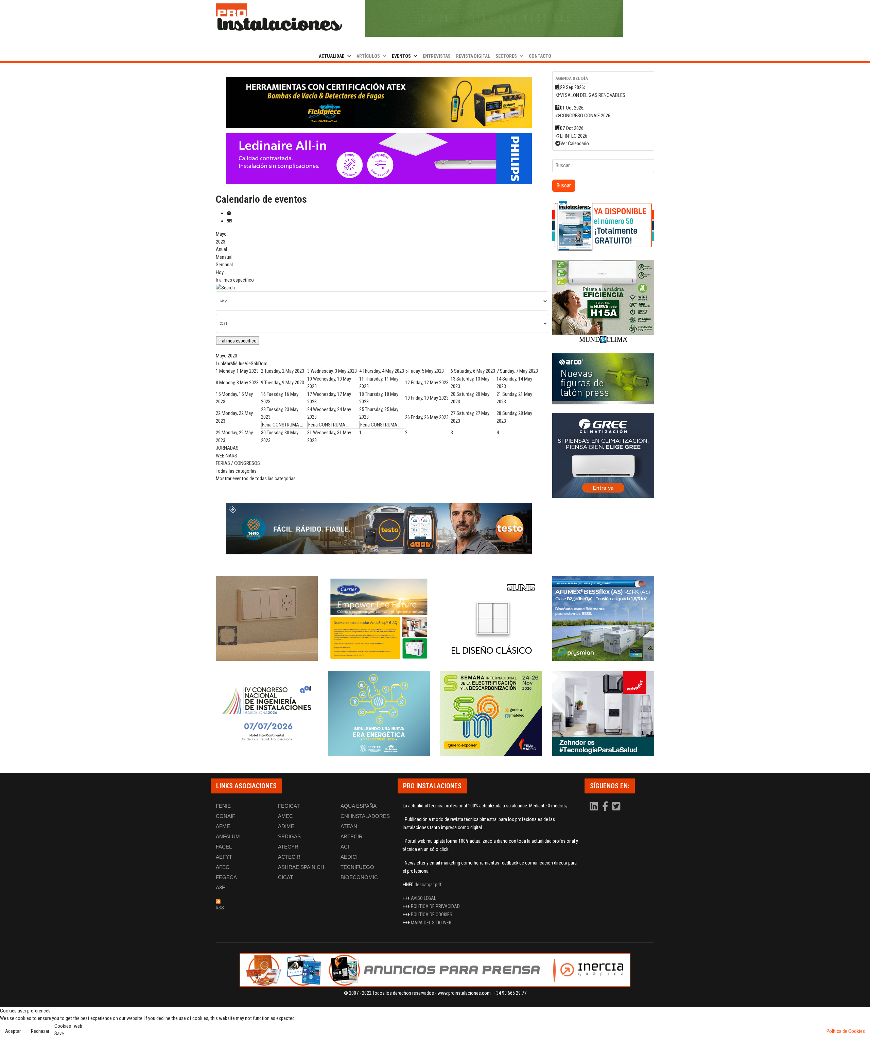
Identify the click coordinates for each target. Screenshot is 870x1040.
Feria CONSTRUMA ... (282, 425)
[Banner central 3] (379, 528)
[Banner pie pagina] (435, 970)
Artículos (368, 56)
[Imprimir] (229, 213)
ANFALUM (228, 836)
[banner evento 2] (379, 618)
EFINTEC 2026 (573, 136)
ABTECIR (352, 836)
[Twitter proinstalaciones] (616, 808)
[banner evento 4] (603, 618)
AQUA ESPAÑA (359, 806)
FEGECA (226, 877)
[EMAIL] (229, 221)
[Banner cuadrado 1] (603, 225)
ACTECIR (289, 857)
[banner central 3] (379, 158)
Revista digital (473, 56)
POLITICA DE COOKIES (431, 914)
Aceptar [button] (13, 1031)
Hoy (220, 272)
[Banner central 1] (379, 102)
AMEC (285, 816)
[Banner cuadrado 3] (603, 378)
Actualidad (332, 56)
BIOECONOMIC (359, 877)
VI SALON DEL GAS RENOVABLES (592, 95)
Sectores (506, 56)
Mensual (224, 257)
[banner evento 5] (266, 713)
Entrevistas (437, 56)
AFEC (222, 867)
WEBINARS (226, 456)
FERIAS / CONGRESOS (238, 463)
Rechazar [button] (40, 1031)
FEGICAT (289, 806)
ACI (345, 847)
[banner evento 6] (379, 713)
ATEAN (349, 826)
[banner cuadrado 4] (603, 455)
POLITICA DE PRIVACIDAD (435, 906)
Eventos (401, 56)
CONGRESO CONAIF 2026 (585, 116)
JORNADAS (227, 448)
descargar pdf (428, 884)
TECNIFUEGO (357, 867)
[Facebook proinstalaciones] (605, 808)
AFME (223, 826)
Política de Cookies (845, 1031)
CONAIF (225, 816)
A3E (220, 887)
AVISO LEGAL (423, 898)
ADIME (286, 826)
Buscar (563, 185)
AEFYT (224, 857)
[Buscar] (379, 288)
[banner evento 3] (491, 618)
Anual (221, 249)
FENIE (223, 806)
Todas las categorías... (238, 471)
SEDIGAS (289, 836)
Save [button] (59, 1033)
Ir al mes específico (235, 280)
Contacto (540, 56)
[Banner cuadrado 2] (603, 302)
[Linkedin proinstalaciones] (594, 808)
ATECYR (288, 847)
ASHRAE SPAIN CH (301, 867)
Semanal (224, 265)
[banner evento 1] (266, 618)
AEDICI (349, 857)
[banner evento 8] (603, 713)
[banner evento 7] (491, 713)
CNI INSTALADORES (365, 816)
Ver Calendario (574, 143)
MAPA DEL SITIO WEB (431, 922)
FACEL (224, 847)
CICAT (285, 877)
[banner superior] (494, 18)
